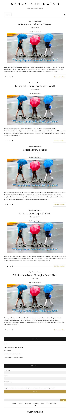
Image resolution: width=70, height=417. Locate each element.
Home (14, 403)
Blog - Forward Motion (35, 21)
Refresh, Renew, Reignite (35, 149)
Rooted (6, 344)
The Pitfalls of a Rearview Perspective (13, 347)
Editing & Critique (51, 403)
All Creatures (7, 350)
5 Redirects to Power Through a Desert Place (35, 275)
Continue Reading (59, 77)
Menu (8, 15)
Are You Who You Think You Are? (12, 354)
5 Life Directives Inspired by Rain (35, 213)
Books (42, 403)
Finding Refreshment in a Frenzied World (35, 86)
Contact (20, 403)
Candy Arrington (35, 412)
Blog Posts (28, 403)
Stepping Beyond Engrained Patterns (13, 357)
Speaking (36, 403)
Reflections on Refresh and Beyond (35, 24)
